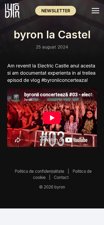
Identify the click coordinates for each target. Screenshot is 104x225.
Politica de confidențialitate (39, 171)
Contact (61, 177)
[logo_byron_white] (12, 10)
